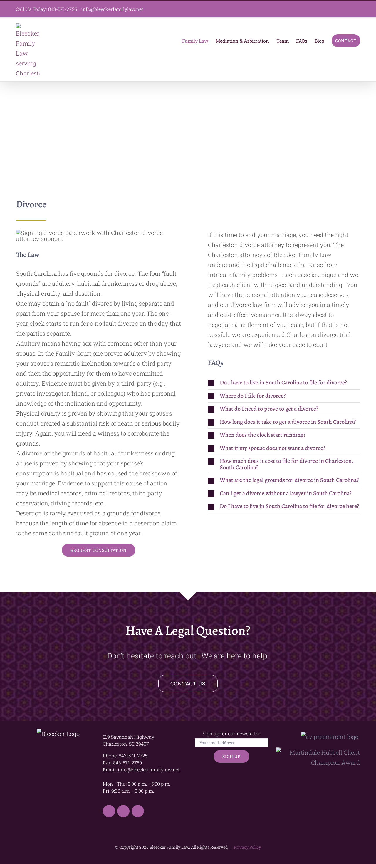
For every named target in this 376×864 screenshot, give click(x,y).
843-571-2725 (62, 9)
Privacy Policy (246, 847)
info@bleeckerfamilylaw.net (112, 9)
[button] (284, 382)
